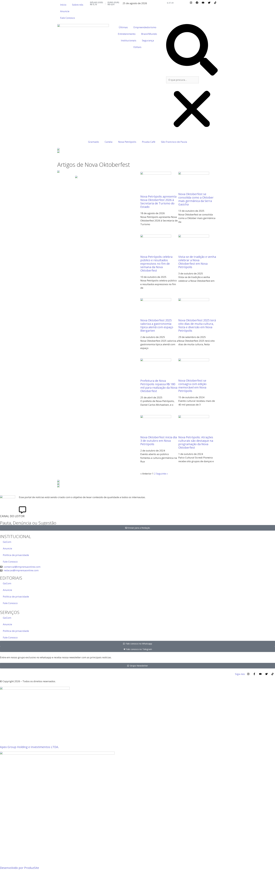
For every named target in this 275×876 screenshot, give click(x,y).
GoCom (7, 541)
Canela (108, 141)
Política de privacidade (16, 555)
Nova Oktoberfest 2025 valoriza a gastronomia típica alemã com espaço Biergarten (156, 325)
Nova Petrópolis (127, 141)
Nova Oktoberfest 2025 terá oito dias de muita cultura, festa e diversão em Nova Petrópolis (197, 325)
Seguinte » (162, 473)
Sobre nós (77, 4)
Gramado (93, 141)
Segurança (148, 40)
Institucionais (128, 40)
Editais (137, 47)
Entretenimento (126, 33)
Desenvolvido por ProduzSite (19, 868)
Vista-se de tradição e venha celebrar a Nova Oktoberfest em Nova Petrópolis (197, 262)
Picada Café (148, 141)
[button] (192, 50)
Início (63, 4)
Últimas (123, 27)
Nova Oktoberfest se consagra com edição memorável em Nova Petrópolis (192, 386)
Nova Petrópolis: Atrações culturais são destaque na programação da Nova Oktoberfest (195, 442)
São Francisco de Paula (174, 141)
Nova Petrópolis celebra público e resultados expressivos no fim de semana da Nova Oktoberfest (156, 263)
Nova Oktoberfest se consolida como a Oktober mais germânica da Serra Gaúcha (196, 199)
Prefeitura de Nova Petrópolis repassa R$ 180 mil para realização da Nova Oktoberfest (158, 386)
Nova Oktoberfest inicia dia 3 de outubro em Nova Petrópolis (158, 440)
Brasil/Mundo (149, 33)
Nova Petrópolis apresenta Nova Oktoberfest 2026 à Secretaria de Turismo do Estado (158, 202)
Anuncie (64, 11)
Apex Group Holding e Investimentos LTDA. (29, 747)
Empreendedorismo (144, 27)
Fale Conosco (67, 17)
